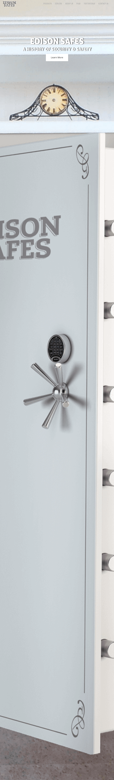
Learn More (57, 57)
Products (47, 3)
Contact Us (103, 3)
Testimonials (88, 3)
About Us (68, 3)
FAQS (78, 3)
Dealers (57, 3)
